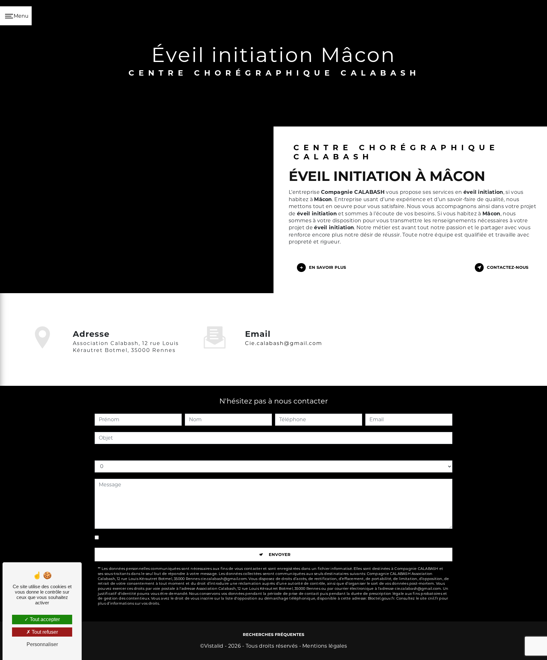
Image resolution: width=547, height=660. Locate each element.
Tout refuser (44, 632)
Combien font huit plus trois (130, 454)
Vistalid (213, 646)
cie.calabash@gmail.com (283, 343)
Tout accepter (44, 619)
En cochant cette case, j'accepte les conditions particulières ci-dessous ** (193, 537)
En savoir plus (327, 267)
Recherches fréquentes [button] (273, 634)
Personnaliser (42, 644)
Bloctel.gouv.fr (381, 598)
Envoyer (280, 554)
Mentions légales (324, 646)
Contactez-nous (507, 267)
